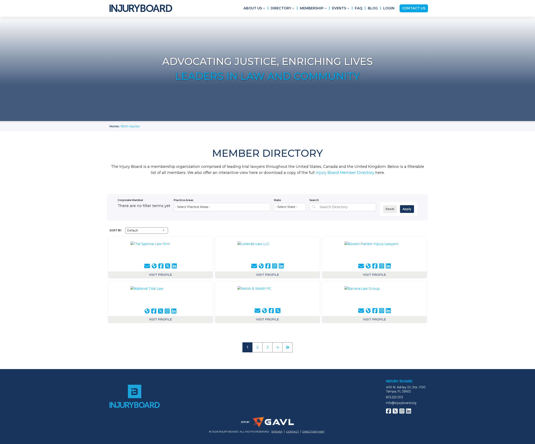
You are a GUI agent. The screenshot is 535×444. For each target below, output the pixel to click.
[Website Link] (154, 265)
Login (389, 8)
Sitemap (277, 431)
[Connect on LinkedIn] (174, 265)
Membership (312, 8)
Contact (292, 431)
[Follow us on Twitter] (167, 265)
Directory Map (313, 431)
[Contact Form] (147, 266)
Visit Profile (160, 275)
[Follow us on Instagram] (274, 265)
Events (339, 8)
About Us (252, 8)
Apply (407, 209)
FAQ (358, 8)
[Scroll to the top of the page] (18, 422)
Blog (373, 8)
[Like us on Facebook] (160, 265)
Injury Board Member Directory (345, 172)
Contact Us (413, 8)
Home (114, 126)
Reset (390, 209)
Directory (281, 8)
